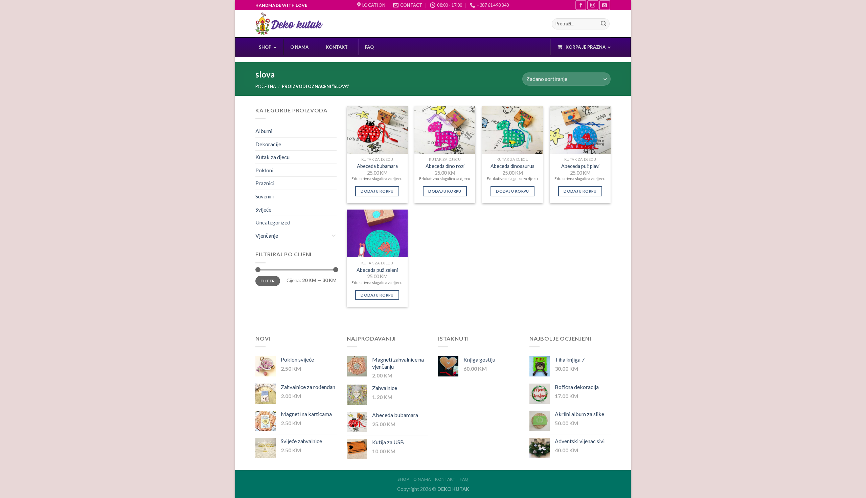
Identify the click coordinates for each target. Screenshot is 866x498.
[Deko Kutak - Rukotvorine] (289, 24)
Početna (265, 86)
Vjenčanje (266, 235)
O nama (422, 479)
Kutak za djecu (272, 157)
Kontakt (445, 479)
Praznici (264, 183)
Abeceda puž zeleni (377, 270)
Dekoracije (268, 144)
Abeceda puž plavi (580, 166)
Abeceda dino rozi (445, 166)
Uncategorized (272, 222)
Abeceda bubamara (377, 166)
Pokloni (264, 170)
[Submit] (603, 24)
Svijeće (263, 209)
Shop (403, 479)
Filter (267, 280)
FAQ (464, 479)
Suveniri (264, 196)
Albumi (263, 131)
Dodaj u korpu (377, 191)
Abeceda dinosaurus (512, 166)
